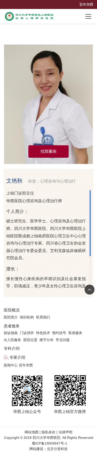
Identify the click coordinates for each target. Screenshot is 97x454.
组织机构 (27, 317)
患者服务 (12, 326)
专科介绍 (12, 348)
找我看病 (48, 151)
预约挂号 (59, 333)
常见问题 (63, 340)
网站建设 (36, 449)
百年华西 (86, 4)
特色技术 (43, 333)
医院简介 (11, 317)
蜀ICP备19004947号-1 (49, 443)
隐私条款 (48, 432)
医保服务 (75, 333)
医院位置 (30, 340)
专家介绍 (17, 357)
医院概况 (12, 310)
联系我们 (43, 317)
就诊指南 (11, 333)
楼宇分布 (46, 340)
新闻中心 (11, 365)
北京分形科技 (57, 449)
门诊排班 (27, 333)
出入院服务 (12, 340)
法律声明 (64, 432)
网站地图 (32, 432)
